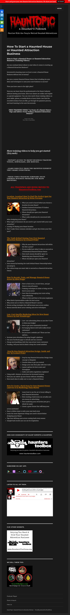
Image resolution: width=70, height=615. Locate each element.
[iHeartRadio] (30, 471)
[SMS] (2, 22)
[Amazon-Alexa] (25, 471)
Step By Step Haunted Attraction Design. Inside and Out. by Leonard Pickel (28, 352)
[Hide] (0, 33)
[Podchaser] (41, 471)
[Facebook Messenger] (2, 26)
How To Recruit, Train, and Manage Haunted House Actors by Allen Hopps (28, 278)
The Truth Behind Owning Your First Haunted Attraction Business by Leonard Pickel (26, 239)
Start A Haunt (11, 600)
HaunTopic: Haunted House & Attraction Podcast (20, 610)
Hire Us (9, 604)
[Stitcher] (20, 471)
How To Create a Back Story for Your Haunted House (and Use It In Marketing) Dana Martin (28, 387)
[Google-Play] (9, 471)
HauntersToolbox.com (30, 189)
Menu (59, 8)
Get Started (61, 1)
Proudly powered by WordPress (43, 610)
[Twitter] (2, 15)
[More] (2, 30)
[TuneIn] (36, 471)
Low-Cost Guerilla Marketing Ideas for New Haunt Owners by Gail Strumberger (28, 315)
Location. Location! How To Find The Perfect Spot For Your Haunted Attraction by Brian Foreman (29, 197)
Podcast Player (12, 596)
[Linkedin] (2, 18)
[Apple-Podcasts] (15, 471)
